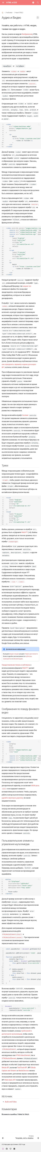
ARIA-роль (35, 786)
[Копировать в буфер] (39, 124)
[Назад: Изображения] (3, 1138)
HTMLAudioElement (9, 1058)
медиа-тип (27, 286)
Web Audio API (10, 1080)
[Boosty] (10, 1148)
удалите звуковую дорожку (12, 798)
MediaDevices (24, 1071)
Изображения (27, 34)
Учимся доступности (31, 654)
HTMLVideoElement (23, 1055)
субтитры (29, 656)
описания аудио (18, 659)
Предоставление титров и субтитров (16, 665)
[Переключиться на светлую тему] (33, 2)
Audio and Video (11, 1102)
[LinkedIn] (14, 1148)
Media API (5, 1068)
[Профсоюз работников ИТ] (3, 1148)
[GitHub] (6, 1148)
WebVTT (24, 532)
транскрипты (7, 659)
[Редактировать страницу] (37, 17)
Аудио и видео (14, 654)
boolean (25, 415)
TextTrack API (22, 1068)
